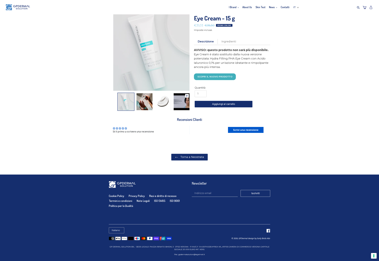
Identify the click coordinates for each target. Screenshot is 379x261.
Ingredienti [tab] (228, 41)
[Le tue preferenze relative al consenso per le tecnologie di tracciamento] (374, 256)
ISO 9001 (175, 201)
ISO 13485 (159, 201)
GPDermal (243, 238)
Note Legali (143, 201)
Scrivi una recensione (245, 130)
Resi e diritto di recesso (162, 196)
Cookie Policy (116, 196)
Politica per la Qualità (121, 206)
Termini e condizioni (120, 201)
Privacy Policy (137, 196)
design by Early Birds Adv (259, 238)
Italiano (116, 230)
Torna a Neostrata (192, 157)
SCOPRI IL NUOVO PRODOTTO (214, 76)
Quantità (200, 87)
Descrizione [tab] (206, 41)
